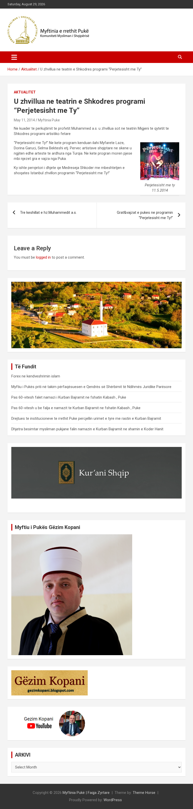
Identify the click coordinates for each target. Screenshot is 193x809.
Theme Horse (144, 792)
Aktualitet (25, 92)
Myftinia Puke (49, 120)
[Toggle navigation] (14, 57)
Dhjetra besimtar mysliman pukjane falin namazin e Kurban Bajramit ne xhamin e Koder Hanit (87, 429)
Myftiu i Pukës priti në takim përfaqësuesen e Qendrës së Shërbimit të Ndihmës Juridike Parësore (91, 386)
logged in (43, 257)
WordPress (113, 800)
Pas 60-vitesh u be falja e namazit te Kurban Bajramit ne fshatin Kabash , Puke (75, 408)
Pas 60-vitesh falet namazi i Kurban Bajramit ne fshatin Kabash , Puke (68, 397)
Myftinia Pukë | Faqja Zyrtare (86, 792)
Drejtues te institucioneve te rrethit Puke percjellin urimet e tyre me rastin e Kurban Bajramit (86, 418)
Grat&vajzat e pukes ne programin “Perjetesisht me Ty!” (145, 215)
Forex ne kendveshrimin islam (35, 376)
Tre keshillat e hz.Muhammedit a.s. (48, 212)
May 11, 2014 (24, 120)
